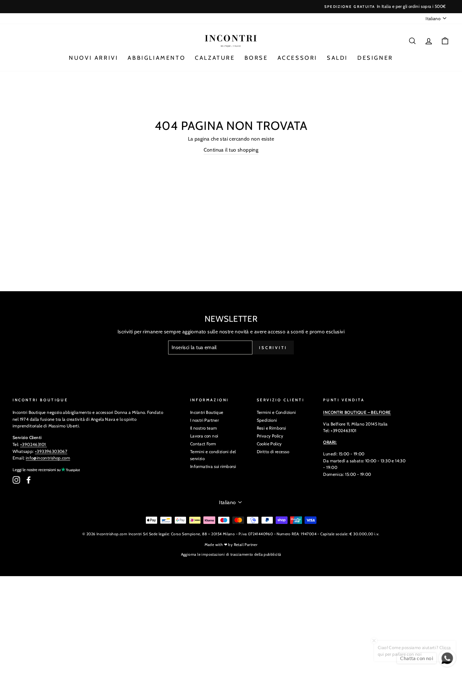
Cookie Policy (269, 443)
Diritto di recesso (273, 451)
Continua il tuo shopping (231, 150)
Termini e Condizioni (276, 412)
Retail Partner (246, 544)
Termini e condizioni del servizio (213, 455)
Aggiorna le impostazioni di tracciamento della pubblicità (231, 554)
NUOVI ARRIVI (93, 57)
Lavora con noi (204, 435)
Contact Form (203, 443)
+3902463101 (33, 444)
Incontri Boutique (206, 412)
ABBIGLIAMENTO (156, 57)
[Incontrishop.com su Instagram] (16, 480)
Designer (375, 57)
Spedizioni (267, 420)
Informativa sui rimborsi (213, 466)
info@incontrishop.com (48, 457)
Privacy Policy (270, 435)
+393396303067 (51, 451)
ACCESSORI (297, 57)
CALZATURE (215, 57)
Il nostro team (203, 428)
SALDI (337, 57)
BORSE (256, 57)
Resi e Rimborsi (271, 428)
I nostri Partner (204, 420)
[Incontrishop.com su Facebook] (28, 480)
